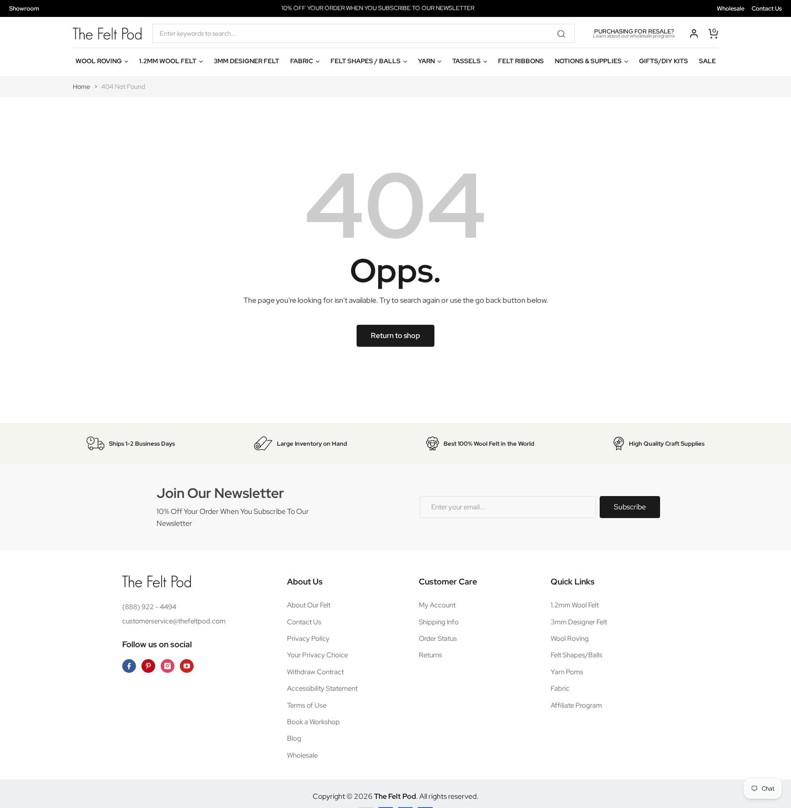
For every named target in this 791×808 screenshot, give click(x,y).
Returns (430, 655)
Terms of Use (306, 705)
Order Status (438, 638)
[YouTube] (187, 666)
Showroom (24, 8)
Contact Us (767, 8)
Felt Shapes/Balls (576, 655)
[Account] (694, 33)
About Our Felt (308, 605)
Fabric (560, 688)
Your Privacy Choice (317, 655)
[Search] (564, 33)
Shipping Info (439, 622)
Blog (294, 738)
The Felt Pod (395, 796)
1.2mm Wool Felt (575, 605)
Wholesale (730, 8)
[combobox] (363, 33)
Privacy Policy (308, 638)
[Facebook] (129, 666)
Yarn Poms (567, 672)
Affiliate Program (576, 705)
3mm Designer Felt (579, 622)
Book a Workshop (313, 721)
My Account (437, 605)
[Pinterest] (148, 666)
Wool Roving (570, 638)
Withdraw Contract (315, 672)
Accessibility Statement (322, 688)
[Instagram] (167, 666)
